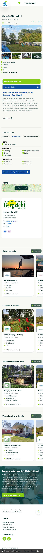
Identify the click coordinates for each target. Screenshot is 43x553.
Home (12, 510)
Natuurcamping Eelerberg (13, 335)
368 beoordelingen (13, 23)
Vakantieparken (30, 3)
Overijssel (15, 283)
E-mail (8, 226)
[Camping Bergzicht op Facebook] (5, 231)
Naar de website (9, 87)
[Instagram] (9, 539)
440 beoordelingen (14, 350)
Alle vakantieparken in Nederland (11, 512)
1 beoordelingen (13, 294)
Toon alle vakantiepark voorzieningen (15, 172)
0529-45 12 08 (11, 221)
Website (9, 224)
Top (38, 512)
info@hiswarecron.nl (9, 529)
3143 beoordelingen (14, 404)
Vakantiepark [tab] (16, 136)
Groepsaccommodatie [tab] (31, 136)
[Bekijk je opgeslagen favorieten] (19, 3)
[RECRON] (5, 3)
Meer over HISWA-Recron (12, 495)
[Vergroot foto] (6, 56)
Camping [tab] (5, 136)
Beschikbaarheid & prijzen (12, 81)
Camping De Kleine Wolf (12, 391)
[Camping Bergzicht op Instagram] (9, 231)
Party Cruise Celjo (10, 280)
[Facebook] (4, 539)
